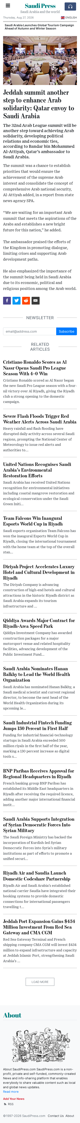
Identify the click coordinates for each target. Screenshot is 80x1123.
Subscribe (66, 331)
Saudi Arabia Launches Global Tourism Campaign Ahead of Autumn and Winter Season (39, 26)
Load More (40, 982)
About (69, 1116)
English (71, 17)
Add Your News (13, 1098)
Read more (11, 1092)
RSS (10, 1104)
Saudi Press (40, 5)
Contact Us (56, 1116)
